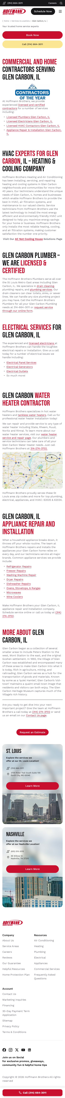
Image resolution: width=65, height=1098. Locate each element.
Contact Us (9, 994)
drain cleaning (45, 286)
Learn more (32, 785)
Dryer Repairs (14, 579)
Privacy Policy (10, 1026)
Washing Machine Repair (21, 574)
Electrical (40, 957)
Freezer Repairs (16, 570)
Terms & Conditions (14, 1032)
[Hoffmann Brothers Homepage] (14, 11)
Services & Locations (21, 21)
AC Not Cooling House (29, 238)
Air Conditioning (44, 940)
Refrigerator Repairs (18, 566)
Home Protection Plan (16, 974)
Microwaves (13, 592)
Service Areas (10, 946)
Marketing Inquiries (14, 999)
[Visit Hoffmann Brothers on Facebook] (4, 1050)
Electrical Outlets (17, 371)
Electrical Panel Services (21, 362)
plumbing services (41, 289)
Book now (32, 35)
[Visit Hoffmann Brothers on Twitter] (17, 1050)
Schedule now (43, 11)
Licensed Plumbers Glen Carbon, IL (28, 116)
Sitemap (7, 1020)
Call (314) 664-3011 (32, 44)
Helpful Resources (13, 968)
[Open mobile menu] (60, 11)
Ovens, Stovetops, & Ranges (23, 588)
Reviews (7, 957)
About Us (8, 940)
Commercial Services (47, 968)
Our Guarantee (11, 963)
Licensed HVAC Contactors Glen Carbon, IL (33, 125)
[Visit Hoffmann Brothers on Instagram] (10, 1050)
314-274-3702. (38, 448)
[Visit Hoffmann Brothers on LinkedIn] (29, 1050)
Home (6, 21)
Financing (8, 1005)
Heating (39, 946)
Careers (7, 951)
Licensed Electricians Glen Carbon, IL (29, 121)
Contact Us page (36, 715)
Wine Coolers (14, 596)
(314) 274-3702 (41, 711)
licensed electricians (42, 343)
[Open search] (61, 3)
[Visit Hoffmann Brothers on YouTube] (23, 1050)
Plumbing (40, 951)
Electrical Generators (19, 366)
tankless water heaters (32, 414)
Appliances (40, 963)
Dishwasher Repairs (18, 583)
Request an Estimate (32, 732)
